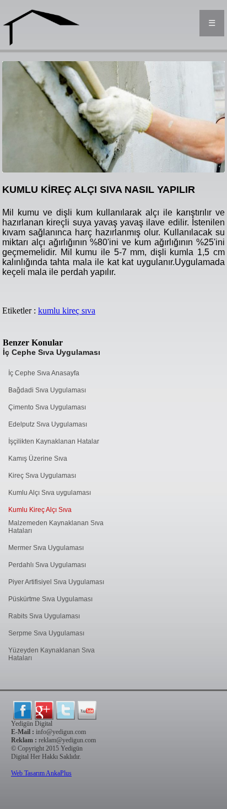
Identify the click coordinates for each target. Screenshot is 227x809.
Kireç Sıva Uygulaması (42, 475)
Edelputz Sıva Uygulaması (47, 424)
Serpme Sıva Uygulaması (46, 633)
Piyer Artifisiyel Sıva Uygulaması (56, 582)
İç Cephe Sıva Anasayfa (43, 373)
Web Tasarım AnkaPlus (41, 773)
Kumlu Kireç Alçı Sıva (40, 510)
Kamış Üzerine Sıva (37, 458)
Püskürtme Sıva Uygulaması (50, 599)
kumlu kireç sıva (66, 310)
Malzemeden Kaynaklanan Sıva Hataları (56, 527)
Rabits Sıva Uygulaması (44, 616)
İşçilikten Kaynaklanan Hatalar (53, 441)
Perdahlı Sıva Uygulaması (47, 565)
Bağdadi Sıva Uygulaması (47, 390)
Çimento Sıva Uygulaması (47, 407)
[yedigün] (22, 710)
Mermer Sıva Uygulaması (46, 548)
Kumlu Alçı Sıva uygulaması (49, 493)
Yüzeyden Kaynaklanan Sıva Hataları (51, 654)
